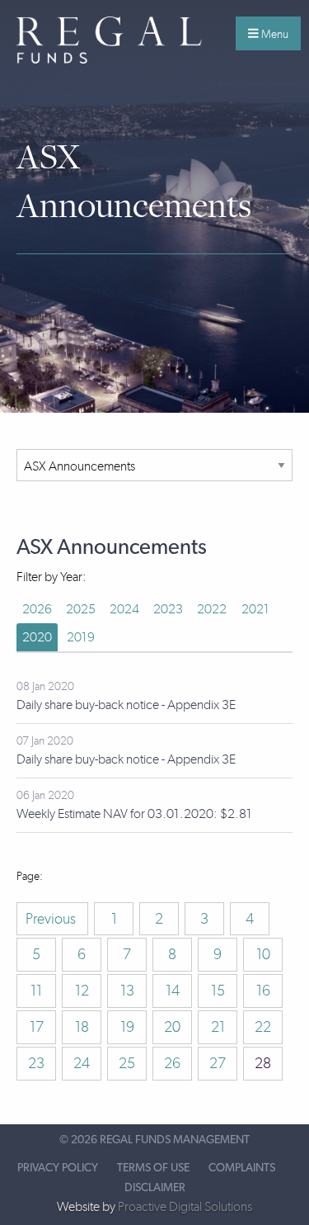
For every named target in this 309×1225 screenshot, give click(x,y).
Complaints (241, 1168)
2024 (124, 609)
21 (218, 1027)
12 (82, 990)
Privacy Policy (57, 1168)
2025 (81, 609)
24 (81, 1063)
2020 (37, 637)
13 (127, 990)
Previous (52, 919)
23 (36, 1063)
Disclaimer (154, 1188)
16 (263, 990)
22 (263, 1027)
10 (263, 954)
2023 (168, 609)
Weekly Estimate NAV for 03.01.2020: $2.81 (134, 813)
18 (82, 1027)
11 (36, 990)
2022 (212, 609)
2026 (37, 609)
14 (173, 990)
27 (217, 1063)
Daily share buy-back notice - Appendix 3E (126, 704)
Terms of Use (153, 1168)
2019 (81, 637)
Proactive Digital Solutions (185, 1206)
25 (127, 1063)
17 (37, 1027)
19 (127, 1027)
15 (218, 990)
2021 (255, 609)
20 (172, 1027)
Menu (273, 33)
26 (172, 1063)
